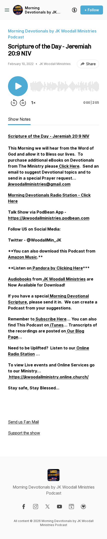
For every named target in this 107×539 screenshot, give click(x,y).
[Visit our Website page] (71, 506)
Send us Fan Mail (23, 421)
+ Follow (91, 10)
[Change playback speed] (33, 102)
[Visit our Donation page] (83, 506)
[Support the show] (74, 10)
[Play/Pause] (18, 86)
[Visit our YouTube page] (59, 506)
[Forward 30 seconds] (22, 102)
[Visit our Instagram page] (35, 506)
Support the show (24, 432)
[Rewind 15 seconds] (13, 102)
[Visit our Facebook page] (23, 506)
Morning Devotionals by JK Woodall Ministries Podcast (41, 10)
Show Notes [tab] (19, 119)
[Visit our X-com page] (47, 506)
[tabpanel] (53, 287)
